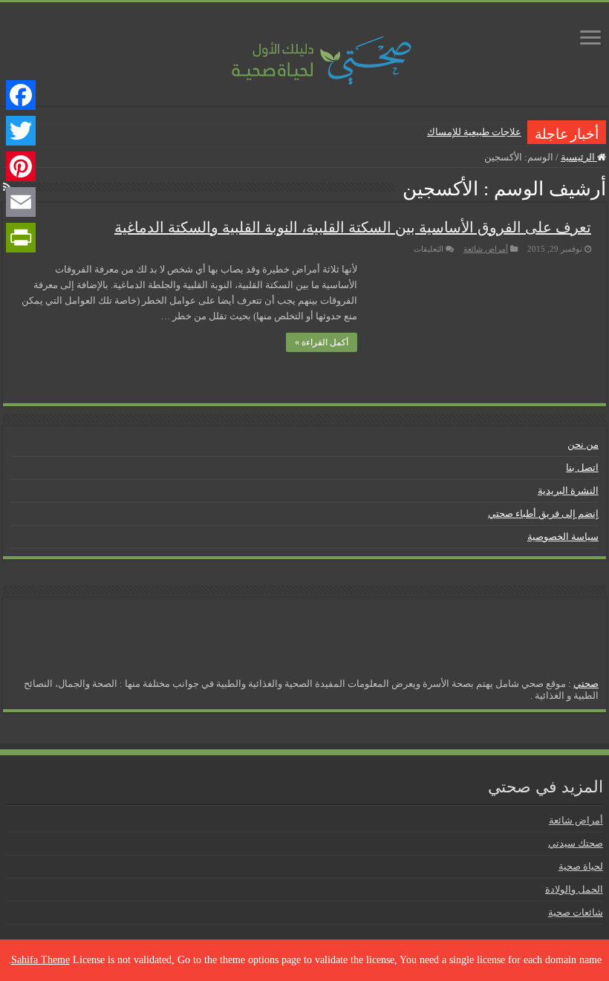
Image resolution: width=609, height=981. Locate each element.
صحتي (586, 683)
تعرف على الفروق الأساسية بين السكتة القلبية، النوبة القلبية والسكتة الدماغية (352, 227)
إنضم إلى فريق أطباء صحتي (543, 513)
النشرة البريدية (568, 490)
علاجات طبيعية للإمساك (474, 131)
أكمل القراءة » (321, 342)
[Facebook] (21, 95)
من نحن (583, 444)
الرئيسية (579, 157)
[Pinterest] (21, 166)
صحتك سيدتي (575, 843)
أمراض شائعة (485, 248)
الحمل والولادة (574, 889)
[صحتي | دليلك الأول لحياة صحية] (304, 50)
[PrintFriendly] (21, 237)
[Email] (21, 202)
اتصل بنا (582, 467)
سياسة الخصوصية (563, 536)
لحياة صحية (580, 866)
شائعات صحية (575, 912)
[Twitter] (21, 131)
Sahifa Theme (40, 959)
